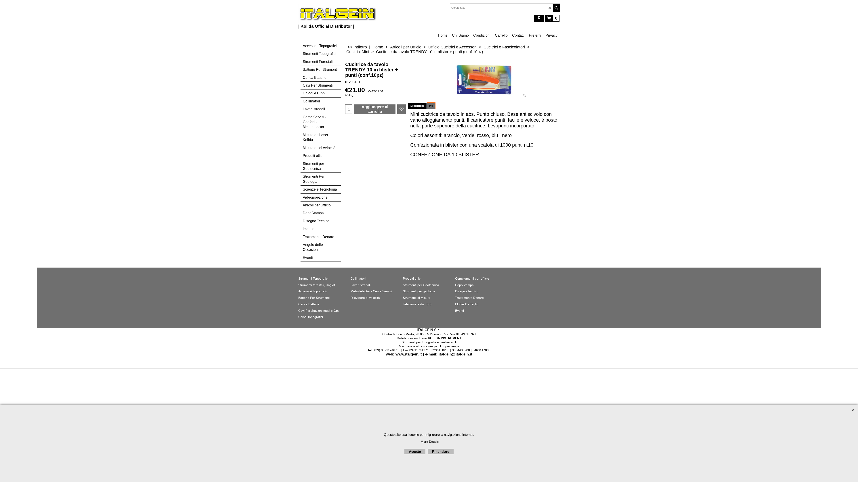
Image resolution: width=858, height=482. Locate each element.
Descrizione (417, 105)
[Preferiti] (401, 109)
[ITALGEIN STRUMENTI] (337, 13)
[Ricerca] (556, 8)
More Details (430, 441)
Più (431, 105)
